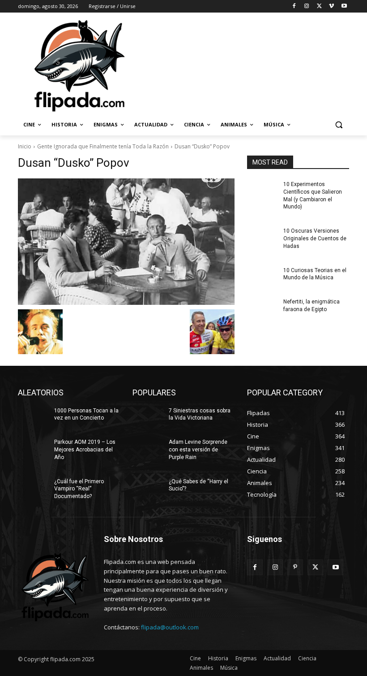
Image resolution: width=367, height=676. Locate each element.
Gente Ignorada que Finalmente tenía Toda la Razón (103, 146)
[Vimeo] (331, 6)
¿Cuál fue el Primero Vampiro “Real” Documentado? (79, 489)
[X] (319, 6)
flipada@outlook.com (170, 627)
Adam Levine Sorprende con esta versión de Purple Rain (198, 449)
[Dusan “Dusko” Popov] (126, 241)
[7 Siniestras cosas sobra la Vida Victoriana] (147, 418)
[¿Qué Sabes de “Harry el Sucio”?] (147, 488)
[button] (338, 124)
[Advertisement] (244, 65)
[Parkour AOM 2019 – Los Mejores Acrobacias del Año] (33, 449)
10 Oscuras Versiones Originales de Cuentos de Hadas (314, 238)
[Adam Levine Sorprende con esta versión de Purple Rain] (147, 449)
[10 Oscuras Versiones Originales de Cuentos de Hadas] (262, 238)
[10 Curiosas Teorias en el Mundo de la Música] (262, 277)
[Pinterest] (295, 567)
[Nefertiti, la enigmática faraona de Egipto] (262, 309)
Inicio (24, 146)
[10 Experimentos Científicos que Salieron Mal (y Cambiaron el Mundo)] (262, 191)
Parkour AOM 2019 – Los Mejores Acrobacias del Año (84, 449)
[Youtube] (344, 6)
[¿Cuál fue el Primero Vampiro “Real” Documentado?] (33, 488)
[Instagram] (307, 6)
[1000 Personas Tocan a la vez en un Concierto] (33, 418)
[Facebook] (294, 6)
